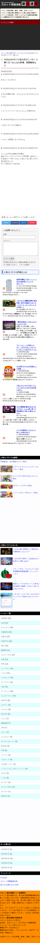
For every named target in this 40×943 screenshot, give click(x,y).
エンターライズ (7, 696)
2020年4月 (5, 854)
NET (3, 646)
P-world (4, 878)
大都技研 (4, 632)
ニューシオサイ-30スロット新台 (25, 493)
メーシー (4, 755)
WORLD (4, 796)
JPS (2, 728)
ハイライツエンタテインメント (13, 769)
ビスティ (4, 705)
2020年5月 (5, 849)
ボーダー (4, 782)
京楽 (2, 659)
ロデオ (3, 773)
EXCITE (4, 714)
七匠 (2, 687)
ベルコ (3, 673)
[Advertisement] (20, 38)
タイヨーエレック (8, 741)
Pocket (32, 222)
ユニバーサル (6, 655)
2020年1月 (5, 867)
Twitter (6, 222)
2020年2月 (5, 863)
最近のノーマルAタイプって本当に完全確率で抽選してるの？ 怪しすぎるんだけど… (26, 586)
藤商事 (3, 650)
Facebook (14, 222)
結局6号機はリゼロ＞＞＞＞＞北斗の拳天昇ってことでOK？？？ (27, 282)
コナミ (3, 732)
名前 (5, 234)
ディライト (5, 691)
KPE (3, 664)
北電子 (3, 636)
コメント (6, 241)
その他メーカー (7, 764)
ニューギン (5, 668)
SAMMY (4, 618)
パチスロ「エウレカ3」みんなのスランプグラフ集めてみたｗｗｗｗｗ (26, 596)
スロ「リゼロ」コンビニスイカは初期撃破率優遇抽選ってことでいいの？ (26, 571)
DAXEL (4, 746)
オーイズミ (5, 682)
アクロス (4, 709)
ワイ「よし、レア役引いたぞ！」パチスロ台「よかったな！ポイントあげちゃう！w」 (27, 347)
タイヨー (4, 791)
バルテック (5, 759)
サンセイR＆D (6, 787)
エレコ (3, 718)
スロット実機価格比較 (9, 881)
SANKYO (4, 641)
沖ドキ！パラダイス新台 (22, 485)
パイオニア (5, 677)
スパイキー (5, 737)
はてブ (23, 222)
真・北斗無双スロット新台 (16, 461)
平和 (2, 750)
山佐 (2, 623)
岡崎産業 (4, 723)
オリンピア (5, 627)
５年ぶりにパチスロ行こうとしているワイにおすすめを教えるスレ (26, 388)
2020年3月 (5, 858)
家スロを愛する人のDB (9, 885)
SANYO (4, 700)
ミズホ (3, 778)
